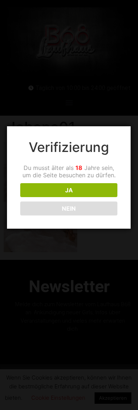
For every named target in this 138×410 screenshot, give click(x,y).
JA (69, 190)
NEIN (69, 208)
